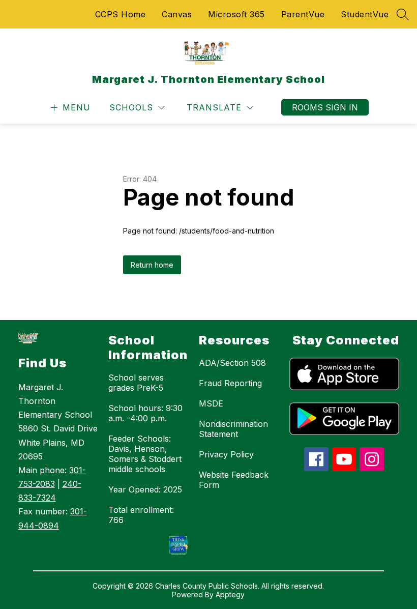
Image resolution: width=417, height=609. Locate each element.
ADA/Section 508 (232, 363)
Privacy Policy (226, 454)
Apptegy (230, 594)
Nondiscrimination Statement (233, 429)
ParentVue (303, 14)
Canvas (177, 14)
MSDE (211, 403)
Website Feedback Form (234, 480)
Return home (152, 264)
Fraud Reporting (230, 383)
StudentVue (365, 14)
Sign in (341, 107)
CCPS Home (120, 14)
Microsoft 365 (236, 14)
